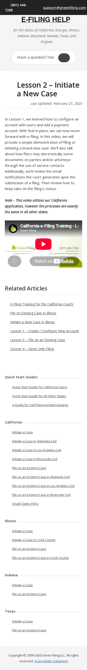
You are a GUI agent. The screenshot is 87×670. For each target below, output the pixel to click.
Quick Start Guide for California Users (39, 387)
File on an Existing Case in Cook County (40, 558)
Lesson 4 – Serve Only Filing (32, 348)
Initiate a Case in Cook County (34, 540)
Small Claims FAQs (25, 503)
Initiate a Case (22, 432)
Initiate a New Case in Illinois (32, 322)
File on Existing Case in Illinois (33, 313)
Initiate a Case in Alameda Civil (34, 441)
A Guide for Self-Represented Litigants (40, 405)
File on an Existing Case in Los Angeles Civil (43, 486)
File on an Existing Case (29, 468)
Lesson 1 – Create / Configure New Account (44, 331)
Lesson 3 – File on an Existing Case (37, 340)
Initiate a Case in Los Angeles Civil (36, 450)
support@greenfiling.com (62, 7)
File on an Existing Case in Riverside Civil (41, 495)
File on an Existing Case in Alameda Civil (41, 477)
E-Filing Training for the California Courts (41, 304)
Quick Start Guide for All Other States (39, 396)
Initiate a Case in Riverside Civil (34, 459)
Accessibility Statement (51, 661)
